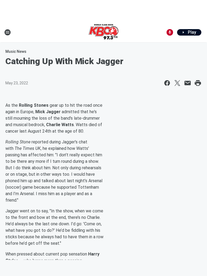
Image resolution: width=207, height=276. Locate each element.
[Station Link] (103, 32)
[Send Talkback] (170, 32)
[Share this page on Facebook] (167, 83)
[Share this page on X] (177, 83)
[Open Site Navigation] (7, 32)
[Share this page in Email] (187, 83)
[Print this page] (198, 83)
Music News (15, 51)
